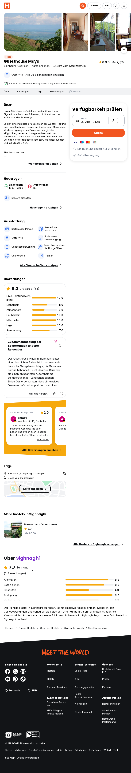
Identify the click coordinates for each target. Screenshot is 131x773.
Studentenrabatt (83, 712)
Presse (106, 679)
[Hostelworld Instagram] (23, 671)
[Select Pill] (83, 6)
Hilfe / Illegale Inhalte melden (55, 712)
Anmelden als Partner (109, 712)
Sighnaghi (10, 65)
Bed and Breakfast (57, 687)
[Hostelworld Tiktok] (23, 679)
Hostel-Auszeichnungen (83, 695)
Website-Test (111, 750)
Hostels (51, 670)
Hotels (50, 679)
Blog (77, 679)
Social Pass (81, 670)
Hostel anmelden (111, 703)
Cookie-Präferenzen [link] (28, 757)
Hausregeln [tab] (23, 91)
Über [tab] (6, 91)
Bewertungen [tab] (57, 91)
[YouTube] (7, 679)
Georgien (22, 65)
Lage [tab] (39, 91)
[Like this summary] (54, 394)
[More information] (60, 346)
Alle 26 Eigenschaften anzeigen (44, 74)
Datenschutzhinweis (15, 750)
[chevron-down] (33, 570)
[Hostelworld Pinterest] (15, 679)
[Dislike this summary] (62, 394)
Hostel (8, 57)
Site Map (10, 757)
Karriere (106, 687)
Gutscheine (80, 750)
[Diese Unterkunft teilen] (124, 50)
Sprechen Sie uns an (56, 704)
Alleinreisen (81, 703)
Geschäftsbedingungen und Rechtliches (50, 750)
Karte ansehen (41, 65)
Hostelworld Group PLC (112, 671)
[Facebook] (7, 671)
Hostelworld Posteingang (109, 720)
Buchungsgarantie (84, 687)
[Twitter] (15, 671)
